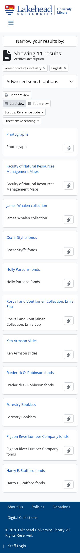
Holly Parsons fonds (23, 269)
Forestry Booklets (21, 404)
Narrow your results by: (40, 41)
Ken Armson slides (22, 340)
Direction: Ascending (20, 121)
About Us (15, 506)
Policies (38, 506)
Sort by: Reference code (23, 112)
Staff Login (17, 545)
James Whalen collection (26, 205)
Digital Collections (23, 517)
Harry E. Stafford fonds (25, 470)
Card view (16, 103)
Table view (40, 103)
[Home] (40, 10)
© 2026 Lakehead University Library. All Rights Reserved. (37, 533)
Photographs (17, 134)
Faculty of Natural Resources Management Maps (30, 169)
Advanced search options (32, 81)
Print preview (19, 95)
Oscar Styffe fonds (21, 237)
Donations (61, 506)
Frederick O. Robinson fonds (30, 372)
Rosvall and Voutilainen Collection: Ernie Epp (40, 304)
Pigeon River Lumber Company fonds (37, 436)
